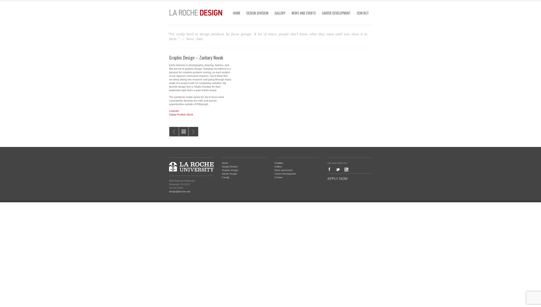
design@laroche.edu (179, 191)
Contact (363, 13)
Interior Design (229, 174)
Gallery (280, 13)
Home (236, 13)
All (184, 131)
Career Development (336, 13)
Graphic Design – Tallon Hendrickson (193, 131)
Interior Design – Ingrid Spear (174, 131)
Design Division (257, 13)
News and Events (304, 13)
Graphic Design (230, 170)
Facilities (279, 163)
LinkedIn (174, 111)
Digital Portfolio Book (181, 114)
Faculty (226, 177)
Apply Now (337, 179)
